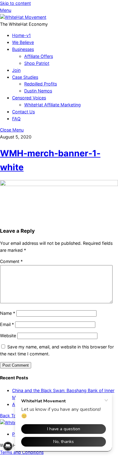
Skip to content (15, 3)
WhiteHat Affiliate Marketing (52, 104)
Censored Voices (29, 97)
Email (7, 324)
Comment (11, 261)
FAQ (16, 118)
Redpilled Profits (40, 83)
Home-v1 (21, 35)
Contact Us (23, 111)
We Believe (23, 42)
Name (7, 313)
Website (8, 335)
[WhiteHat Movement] (23, 17)
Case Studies (25, 77)
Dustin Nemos (38, 90)
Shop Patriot (36, 63)
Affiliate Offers (38, 56)
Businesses (23, 49)
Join (16, 70)
